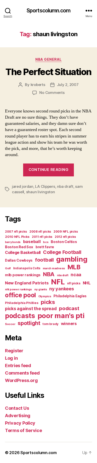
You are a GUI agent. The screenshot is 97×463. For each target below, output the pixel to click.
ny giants (40, 289)
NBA (48, 274)
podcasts (20, 316)
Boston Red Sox (19, 247)
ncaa (76, 274)
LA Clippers (45, 186)
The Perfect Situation (48, 71)
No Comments (51, 92)
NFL (58, 281)
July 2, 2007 (68, 84)
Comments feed (22, 373)
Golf (8, 268)
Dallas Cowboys (19, 260)
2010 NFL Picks (17, 237)
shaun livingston (40, 192)
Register (14, 350)
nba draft (65, 186)
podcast (69, 308)
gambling (72, 259)
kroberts (38, 84)
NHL (87, 283)
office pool (20, 295)
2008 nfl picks (40, 231)
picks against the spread (31, 308)
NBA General (48, 59)
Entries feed (18, 365)
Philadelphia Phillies (21, 303)
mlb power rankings (23, 275)
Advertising (17, 415)
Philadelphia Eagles (70, 296)
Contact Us (17, 408)
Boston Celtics (64, 242)
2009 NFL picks (65, 231)
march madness (54, 268)
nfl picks (73, 283)
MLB (74, 267)
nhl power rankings (18, 289)
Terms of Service (23, 430)
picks (48, 302)
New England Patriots (27, 282)
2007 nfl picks (16, 231)
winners (69, 323)
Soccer (10, 324)
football (44, 260)
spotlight (29, 323)
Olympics (44, 296)
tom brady (50, 324)
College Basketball (23, 252)
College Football (62, 252)
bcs (45, 242)
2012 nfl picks (65, 237)
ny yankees (61, 288)
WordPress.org (21, 380)
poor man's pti (61, 315)
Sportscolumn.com (48, 10)
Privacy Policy (20, 423)
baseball (32, 241)
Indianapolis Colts (26, 268)
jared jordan (22, 186)
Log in (11, 358)
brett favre (45, 247)
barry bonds (13, 242)
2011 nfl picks (42, 237)
